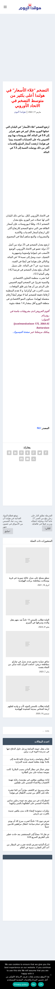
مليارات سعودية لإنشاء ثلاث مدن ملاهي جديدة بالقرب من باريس (28, 812)
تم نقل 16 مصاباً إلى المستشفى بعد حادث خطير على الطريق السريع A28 (27, 835)
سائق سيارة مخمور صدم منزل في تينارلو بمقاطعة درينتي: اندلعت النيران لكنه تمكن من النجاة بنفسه (28, 664)
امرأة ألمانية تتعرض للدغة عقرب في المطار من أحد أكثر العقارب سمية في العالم (28, 846)
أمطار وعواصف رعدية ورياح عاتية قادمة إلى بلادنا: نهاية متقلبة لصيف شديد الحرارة (29, 760)
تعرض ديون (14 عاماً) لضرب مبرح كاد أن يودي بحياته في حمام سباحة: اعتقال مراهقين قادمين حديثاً (28, 824)
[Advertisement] (27, 47)
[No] (51, 974)
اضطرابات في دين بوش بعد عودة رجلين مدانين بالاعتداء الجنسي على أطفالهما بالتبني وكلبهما (28, 802)
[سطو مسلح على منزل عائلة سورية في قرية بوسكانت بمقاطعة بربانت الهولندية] (27, 560)
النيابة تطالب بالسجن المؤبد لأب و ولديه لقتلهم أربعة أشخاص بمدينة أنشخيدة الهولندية (28, 707)
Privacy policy (21, 984)
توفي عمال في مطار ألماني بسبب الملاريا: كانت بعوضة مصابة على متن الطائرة (28, 770)
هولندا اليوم (20, 111)
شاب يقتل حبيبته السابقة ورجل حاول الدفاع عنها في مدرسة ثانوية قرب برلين (28, 750)
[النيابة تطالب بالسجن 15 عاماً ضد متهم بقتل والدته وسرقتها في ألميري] (27, 602)
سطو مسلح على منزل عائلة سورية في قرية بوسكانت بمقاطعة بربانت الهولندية (29, 579)
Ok (41, 984)
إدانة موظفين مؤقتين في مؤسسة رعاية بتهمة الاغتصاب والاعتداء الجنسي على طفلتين (29, 781)
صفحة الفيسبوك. (21, 332)
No (33, 984)
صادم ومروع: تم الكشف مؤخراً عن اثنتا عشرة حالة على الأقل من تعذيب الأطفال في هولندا (28, 791)
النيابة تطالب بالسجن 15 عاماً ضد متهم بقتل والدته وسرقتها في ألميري (29, 621)
